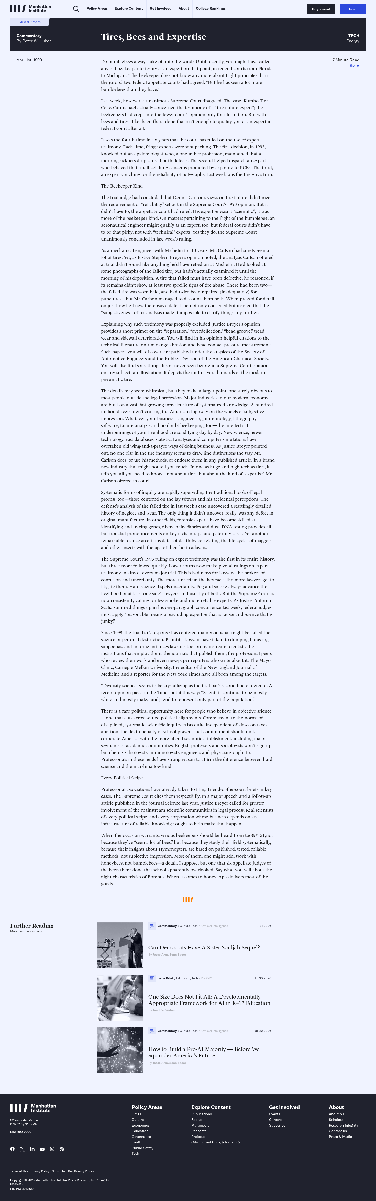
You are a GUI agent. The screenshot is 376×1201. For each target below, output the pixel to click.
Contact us (338, 1131)
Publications (201, 1114)
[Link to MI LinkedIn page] (32, 1150)
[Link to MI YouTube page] (42, 1149)
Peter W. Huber (37, 40)
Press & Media (340, 1136)
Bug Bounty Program (82, 1171)
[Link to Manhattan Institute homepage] (33, 1110)
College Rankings (211, 8)
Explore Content (129, 8)
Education (140, 1131)
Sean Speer (177, 954)
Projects (198, 1136)
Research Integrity (343, 1125)
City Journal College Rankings (215, 1142)
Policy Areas (97, 8)
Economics (141, 1125)
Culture (138, 1119)
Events (274, 1114)
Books (196, 1119)
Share (353, 65)
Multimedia (200, 1125)
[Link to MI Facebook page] (12, 1150)
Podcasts (198, 1131)
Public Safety (142, 1147)
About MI (336, 1114)
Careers (275, 1119)
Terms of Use (19, 1171)
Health (137, 1142)
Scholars (336, 1119)
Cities (136, 1114)
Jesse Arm (160, 954)
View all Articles (30, 22)
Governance (141, 1136)
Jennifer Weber (164, 1010)
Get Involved (161, 8)
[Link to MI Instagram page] (52, 1150)
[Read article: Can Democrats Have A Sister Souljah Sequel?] (120, 945)
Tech (353, 35)
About (184, 8)
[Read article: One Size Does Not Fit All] (120, 998)
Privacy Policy (40, 1171)
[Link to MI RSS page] (62, 1150)
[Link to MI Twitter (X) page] (22, 1149)
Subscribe (277, 1125)
